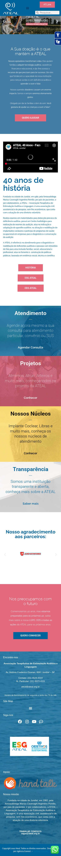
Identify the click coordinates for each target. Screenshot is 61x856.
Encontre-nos (10, 657)
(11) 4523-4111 (37, 681)
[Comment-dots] (41, 721)
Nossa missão (11, 794)
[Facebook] (20, 721)
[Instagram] (27, 721)
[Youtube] (34, 721)
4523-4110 (37, 678)
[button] (27, 8)
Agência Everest (41, 851)
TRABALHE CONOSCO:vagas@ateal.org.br (30, 832)
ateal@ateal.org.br (30, 686)
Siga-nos (8, 715)
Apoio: (6, 772)
